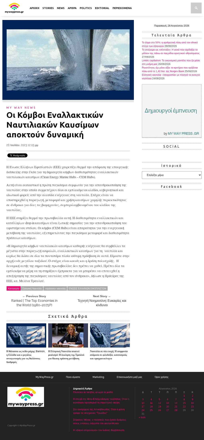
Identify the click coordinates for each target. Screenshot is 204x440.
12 (159, 403)
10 (143, 403)
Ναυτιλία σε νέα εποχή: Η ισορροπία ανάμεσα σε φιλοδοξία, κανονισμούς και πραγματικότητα (109, 355)
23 (192, 406)
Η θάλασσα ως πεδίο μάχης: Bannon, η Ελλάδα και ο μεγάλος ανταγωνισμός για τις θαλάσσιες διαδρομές (25, 357)
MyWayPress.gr (44, 377)
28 (176, 410)
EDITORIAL (102, 8)
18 (151, 406)
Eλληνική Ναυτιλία (32, 288)
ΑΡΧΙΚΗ (34, 8)
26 (159, 410)
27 (167, 410)
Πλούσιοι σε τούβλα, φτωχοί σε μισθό (93, 392)
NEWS (61, 8)
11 (151, 403)
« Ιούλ (142, 417)
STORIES (48, 8)
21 (176, 406)
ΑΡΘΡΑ (72, 8)
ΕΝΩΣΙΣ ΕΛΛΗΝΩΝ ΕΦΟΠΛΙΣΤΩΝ (87, 288)
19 (159, 406)
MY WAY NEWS (21, 107)
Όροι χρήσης (162, 377)
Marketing (98, 377)
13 (167, 403)
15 (184, 403)
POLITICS (86, 8)
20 (167, 406)
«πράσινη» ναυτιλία (55, 288)
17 (143, 406)
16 (192, 403)
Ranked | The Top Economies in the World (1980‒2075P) (34, 303)
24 (143, 410)
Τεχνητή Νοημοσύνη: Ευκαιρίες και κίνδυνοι (102, 303)
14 (176, 403)
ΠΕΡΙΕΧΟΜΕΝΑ (122, 8)
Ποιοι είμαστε (73, 377)
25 (151, 410)
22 (184, 406)
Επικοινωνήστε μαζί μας (129, 377)
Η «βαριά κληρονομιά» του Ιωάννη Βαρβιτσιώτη (98, 430)
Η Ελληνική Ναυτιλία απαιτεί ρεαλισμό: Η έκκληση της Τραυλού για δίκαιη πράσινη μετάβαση (66, 355)
